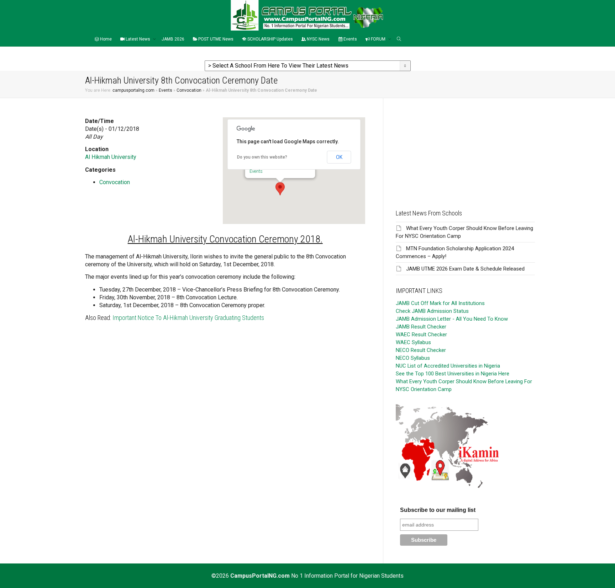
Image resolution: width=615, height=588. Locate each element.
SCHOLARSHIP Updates (269, 39)
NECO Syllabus (413, 358)
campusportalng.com (133, 90)
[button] (280, 189)
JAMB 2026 (173, 39)
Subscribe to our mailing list (437, 510)
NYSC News (318, 39)
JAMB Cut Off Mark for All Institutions (440, 303)
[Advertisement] (465, 148)
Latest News (138, 39)
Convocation (189, 90)
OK (339, 157)
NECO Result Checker (421, 350)
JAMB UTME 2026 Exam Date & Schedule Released (465, 269)
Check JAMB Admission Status (432, 311)
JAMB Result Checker (421, 327)
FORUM (378, 39)
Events (349, 39)
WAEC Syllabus (413, 342)
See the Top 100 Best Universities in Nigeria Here (452, 373)
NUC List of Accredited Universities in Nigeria (448, 366)
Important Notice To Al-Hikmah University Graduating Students (188, 317)
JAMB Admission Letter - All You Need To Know (452, 319)
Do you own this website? (262, 157)
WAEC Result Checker (421, 334)
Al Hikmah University (110, 157)
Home (105, 39)
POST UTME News (215, 39)
